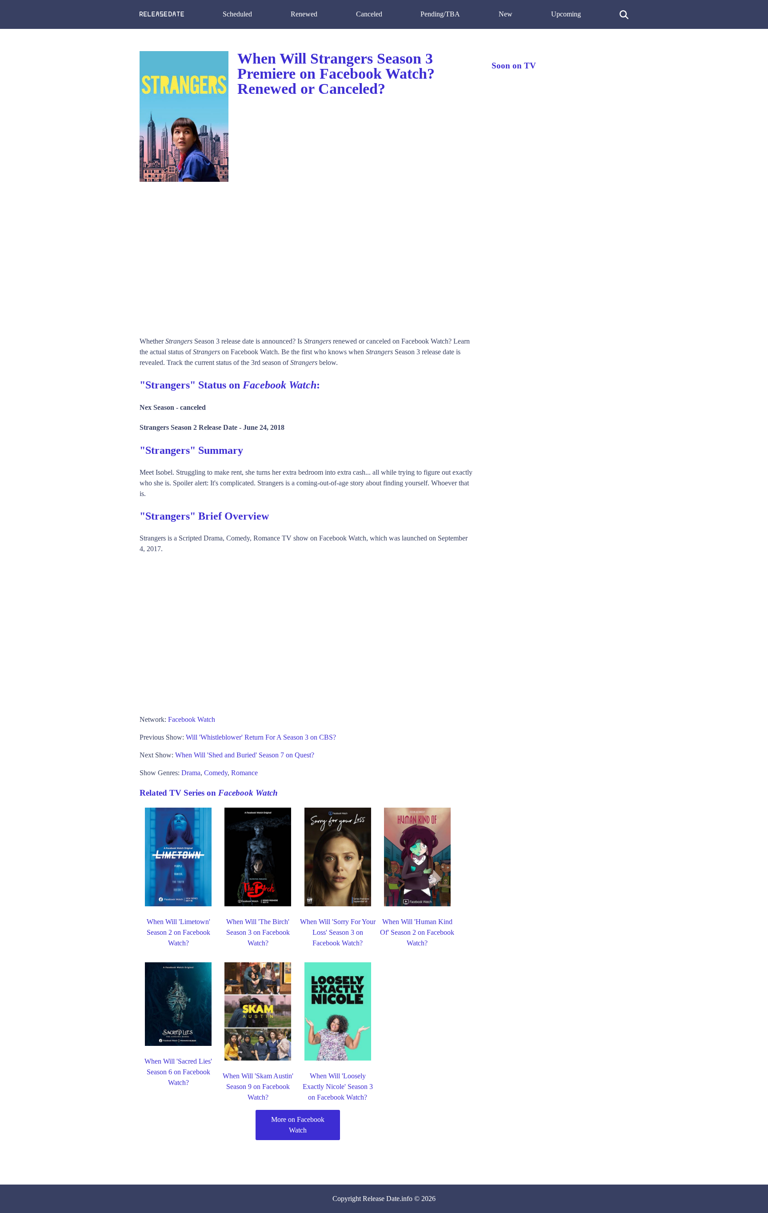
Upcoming (566, 14)
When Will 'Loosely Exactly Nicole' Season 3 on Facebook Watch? (338, 1086)
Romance (244, 773)
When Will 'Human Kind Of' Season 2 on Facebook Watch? (417, 932)
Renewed (304, 14)
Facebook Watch (191, 719)
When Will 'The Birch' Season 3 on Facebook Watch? (258, 932)
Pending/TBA (440, 14)
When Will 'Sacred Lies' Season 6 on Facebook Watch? (178, 1071)
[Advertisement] (307, 256)
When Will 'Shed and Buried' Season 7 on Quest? (244, 755)
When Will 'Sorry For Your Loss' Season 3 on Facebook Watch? (338, 932)
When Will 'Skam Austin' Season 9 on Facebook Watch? (258, 1086)
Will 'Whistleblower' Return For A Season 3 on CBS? (261, 737)
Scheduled (237, 14)
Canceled (369, 14)
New (505, 14)
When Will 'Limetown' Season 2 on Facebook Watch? (178, 932)
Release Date (381, 1198)
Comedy (216, 773)
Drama (190, 773)
